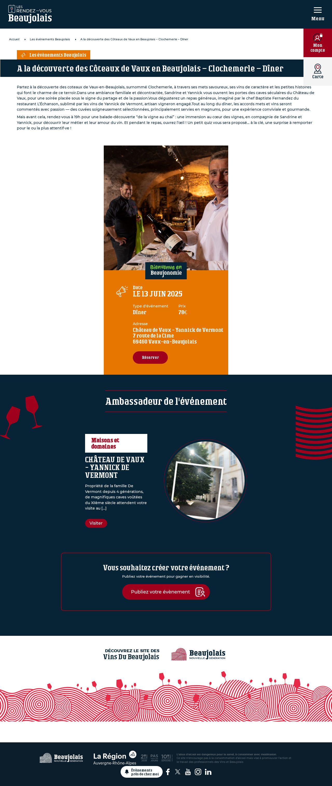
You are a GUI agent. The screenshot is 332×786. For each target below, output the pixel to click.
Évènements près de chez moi (145, 772)
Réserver (150, 357)
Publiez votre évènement (160, 592)
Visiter (96, 523)
